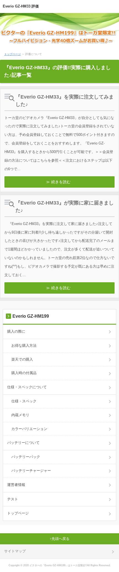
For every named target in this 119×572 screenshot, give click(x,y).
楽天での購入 (22, 359)
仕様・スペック (24, 401)
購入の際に (16, 331)
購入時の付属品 (24, 373)
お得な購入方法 (24, 345)
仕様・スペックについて (27, 387)
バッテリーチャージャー (31, 471)
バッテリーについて (23, 443)
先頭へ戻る (60, 539)
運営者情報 (16, 485)
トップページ (12, 54)
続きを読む (61, 182)
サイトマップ (15, 551)
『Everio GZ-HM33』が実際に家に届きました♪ (64, 206)
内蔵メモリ (20, 415)
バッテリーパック (25, 457)
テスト (12, 499)
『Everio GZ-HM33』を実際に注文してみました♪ (64, 100)
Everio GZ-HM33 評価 (21, 6)
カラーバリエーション (29, 429)
